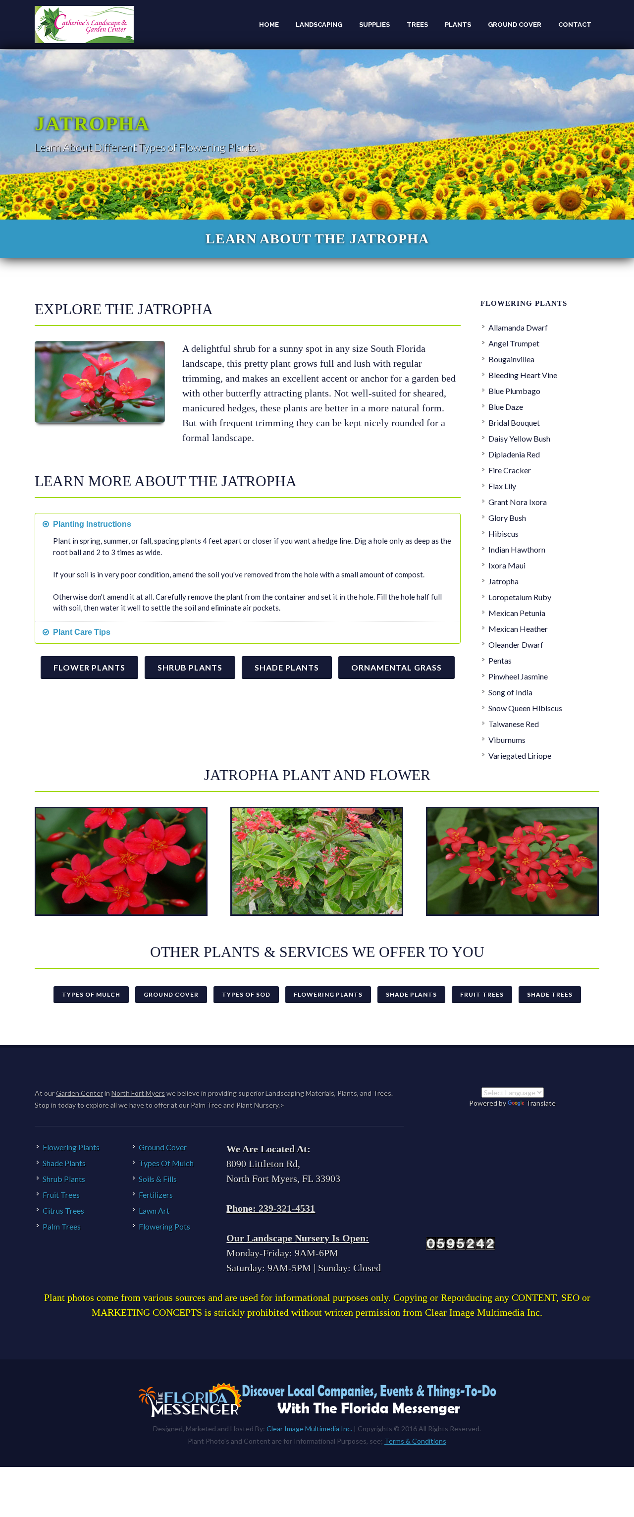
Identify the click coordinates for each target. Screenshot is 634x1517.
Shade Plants (287, 667)
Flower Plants (89, 667)
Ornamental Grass (396, 667)
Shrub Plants (190, 667)
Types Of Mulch (91, 994)
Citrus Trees (63, 1210)
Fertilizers (156, 1194)
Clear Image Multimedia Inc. (309, 1428)
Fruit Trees (482, 994)
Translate (541, 1103)
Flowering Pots (164, 1226)
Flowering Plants (328, 994)
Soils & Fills (158, 1178)
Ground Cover (171, 994)
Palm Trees (62, 1226)
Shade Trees (550, 994)
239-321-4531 (287, 1208)
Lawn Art (154, 1210)
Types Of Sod (246, 994)
